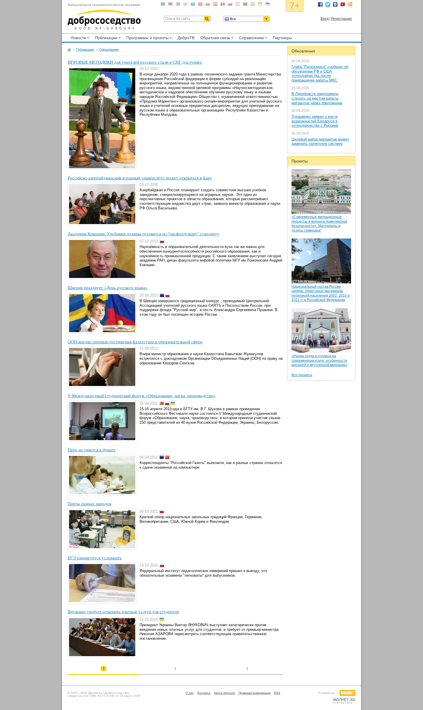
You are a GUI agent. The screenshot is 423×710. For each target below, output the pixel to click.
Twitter (327, 4)
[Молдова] (222, 5)
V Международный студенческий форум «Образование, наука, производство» (142, 395)
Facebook (320, 4)
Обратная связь (214, 38)
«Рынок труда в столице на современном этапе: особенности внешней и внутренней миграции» (319, 360)
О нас (190, 692)
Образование (109, 49)
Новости (77, 38)
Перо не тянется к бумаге (92, 450)
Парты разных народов (89, 503)
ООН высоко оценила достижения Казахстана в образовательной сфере (135, 342)
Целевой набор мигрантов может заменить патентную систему (320, 141)
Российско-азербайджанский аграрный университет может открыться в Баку (140, 178)
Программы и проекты (146, 38)
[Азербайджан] (163, 5)
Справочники (250, 38)
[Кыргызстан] (200, 5)
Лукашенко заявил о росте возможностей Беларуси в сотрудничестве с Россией (314, 121)
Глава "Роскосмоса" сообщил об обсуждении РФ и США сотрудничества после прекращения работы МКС (319, 73)
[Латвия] (215, 5)
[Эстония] (267, 5)
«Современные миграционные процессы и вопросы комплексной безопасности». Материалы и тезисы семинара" (319, 223)
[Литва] (207, 5)
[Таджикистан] (237, 5)
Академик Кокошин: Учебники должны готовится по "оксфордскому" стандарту (143, 234)
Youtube (342, 4)
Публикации (105, 38)
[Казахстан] (192, 5)
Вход (325, 19)
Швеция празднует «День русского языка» (108, 287)
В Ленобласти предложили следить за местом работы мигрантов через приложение (316, 98)
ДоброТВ (186, 37)
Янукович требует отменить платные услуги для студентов (123, 611)
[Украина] (260, 5)
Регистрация (341, 19)
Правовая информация (254, 692)
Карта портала (224, 692)
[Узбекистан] (252, 5)
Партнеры (282, 37)
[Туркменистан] (245, 5)
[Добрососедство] (104, 17)
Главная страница (69, 49)
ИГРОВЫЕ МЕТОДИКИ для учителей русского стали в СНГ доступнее (135, 62)
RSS (350, 4)
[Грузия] (185, 5)
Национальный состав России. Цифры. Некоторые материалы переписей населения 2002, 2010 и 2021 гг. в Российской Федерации (320, 293)
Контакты (203, 692)
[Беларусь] (178, 5)
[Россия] (230, 5)
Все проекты (301, 375)
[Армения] (170, 5)
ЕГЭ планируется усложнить (95, 558)
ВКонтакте (335, 4)
